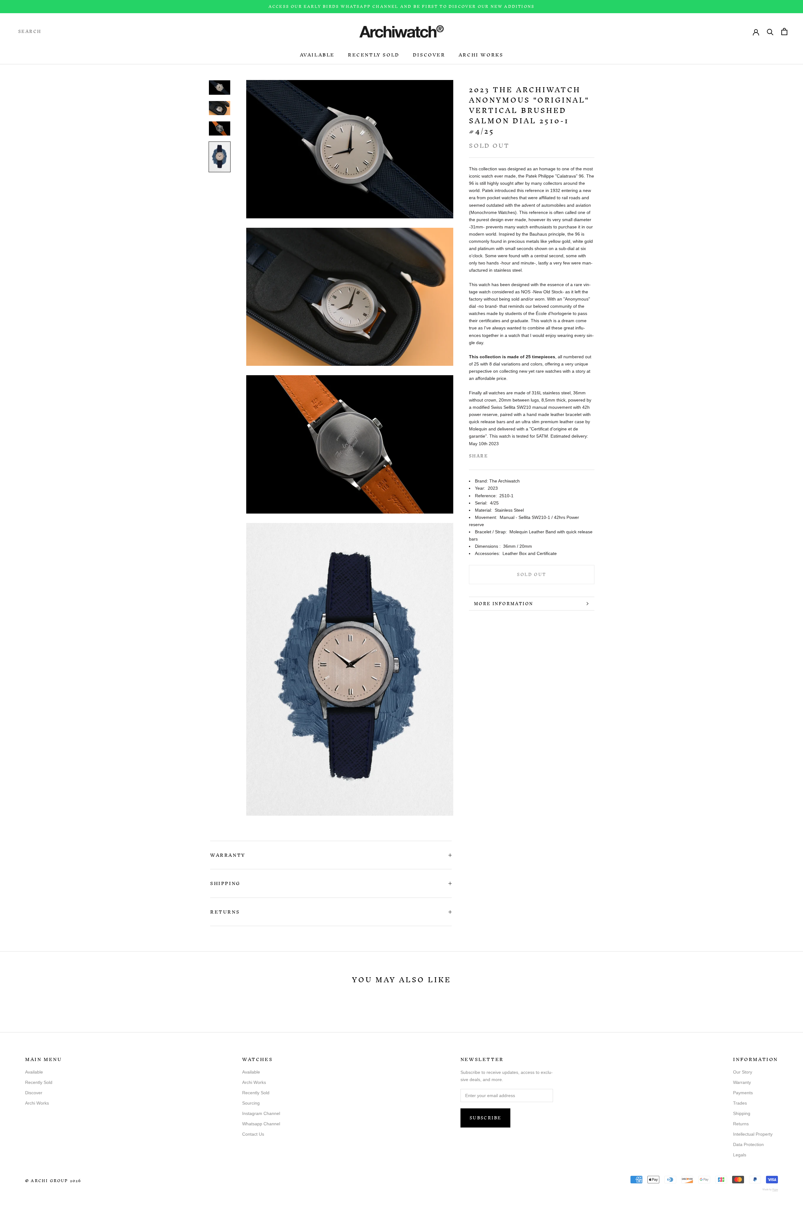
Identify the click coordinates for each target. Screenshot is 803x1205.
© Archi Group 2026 (53, 1180)
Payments (743, 1092)
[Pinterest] (510, 454)
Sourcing (251, 1103)
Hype (775, 1189)
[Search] (770, 31)
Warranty (227, 855)
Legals (739, 1154)
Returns (225, 912)
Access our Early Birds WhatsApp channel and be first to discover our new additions (401, 6)
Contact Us (253, 1134)
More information (503, 604)
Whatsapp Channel (261, 1123)
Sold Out (531, 575)
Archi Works (481, 55)
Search (29, 32)
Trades (740, 1103)
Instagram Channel (261, 1113)
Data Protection (748, 1144)
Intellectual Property (753, 1134)
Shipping (225, 883)
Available (317, 55)
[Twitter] (502, 454)
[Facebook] (494, 454)
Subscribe (486, 1118)
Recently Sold (374, 55)
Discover (429, 55)
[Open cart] (784, 31)
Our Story (742, 1071)
